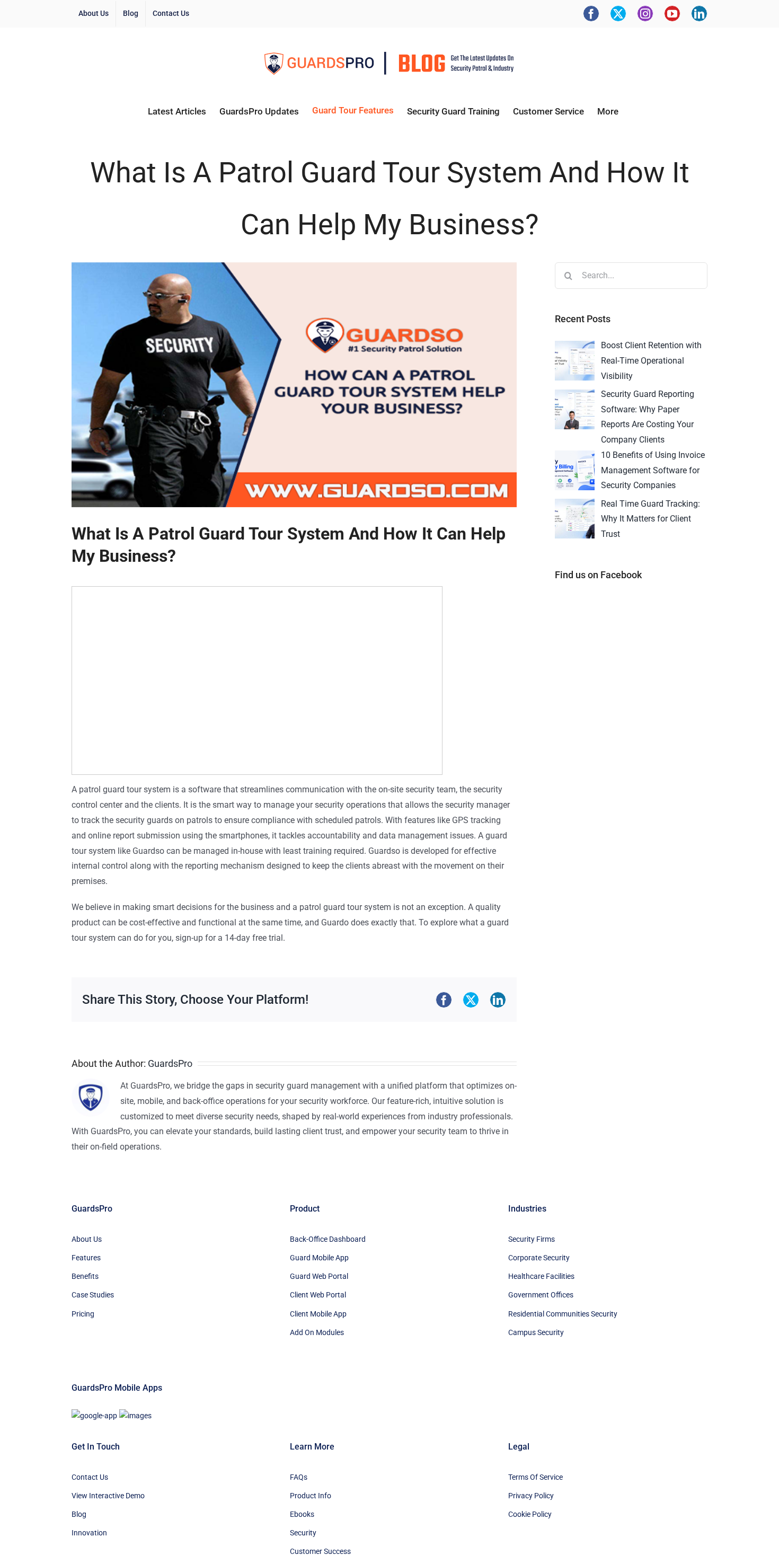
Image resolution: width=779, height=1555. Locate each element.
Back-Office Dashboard (328, 1239)
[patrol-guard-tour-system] (294, 385)
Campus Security (536, 1332)
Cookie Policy (530, 1514)
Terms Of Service (535, 1477)
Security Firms (531, 1239)
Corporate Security (539, 1257)
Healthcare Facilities (541, 1276)
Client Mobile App (318, 1314)
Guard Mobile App (319, 1257)
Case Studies (93, 1295)
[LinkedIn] (699, 13)
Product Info (310, 1495)
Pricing (83, 1314)
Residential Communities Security (562, 1314)
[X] (618, 13)
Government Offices (540, 1295)
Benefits (85, 1276)
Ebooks (302, 1514)
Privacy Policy (531, 1495)
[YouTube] (672, 13)
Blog (79, 1514)
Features (86, 1257)
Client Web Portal (318, 1295)
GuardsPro (170, 1063)
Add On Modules (317, 1332)
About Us (87, 1239)
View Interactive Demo (108, 1495)
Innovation (89, 1533)
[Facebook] (591, 13)
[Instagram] (645, 13)
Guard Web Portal (319, 1276)
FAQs (298, 1477)
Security (303, 1533)
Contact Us (90, 1477)
